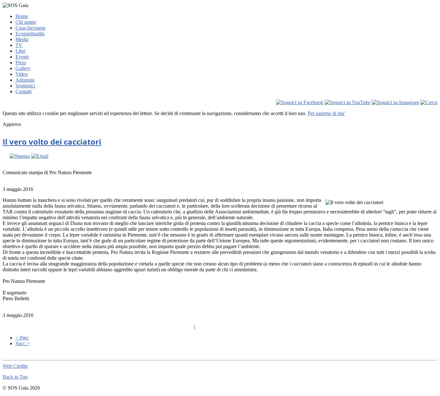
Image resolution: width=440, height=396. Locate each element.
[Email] (39, 156)
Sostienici (25, 85)
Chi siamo (25, 22)
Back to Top (15, 377)
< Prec (22, 337)
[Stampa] (20, 156)
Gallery (23, 68)
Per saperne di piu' (326, 113)
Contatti (23, 91)
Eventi (22, 56)
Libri (20, 51)
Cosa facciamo (30, 28)
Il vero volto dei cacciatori (52, 141)
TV (19, 45)
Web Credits (15, 366)
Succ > (22, 343)
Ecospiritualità (29, 33)
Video (21, 74)
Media (21, 39)
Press (20, 62)
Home (21, 16)
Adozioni (24, 80)
